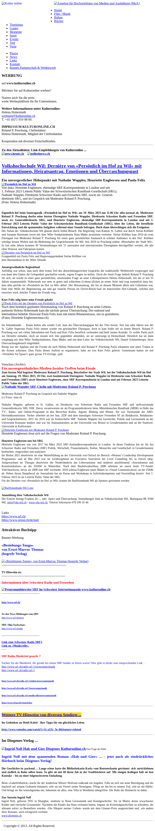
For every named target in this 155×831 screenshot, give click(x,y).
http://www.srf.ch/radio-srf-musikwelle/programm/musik (29, 695)
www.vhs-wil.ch (38, 502)
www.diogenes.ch (12, 815)
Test (12, 42)
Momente (16, 32)
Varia (13, 46)
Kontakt (15, 64)
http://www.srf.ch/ (11, 602)
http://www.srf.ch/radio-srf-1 (18, 670)
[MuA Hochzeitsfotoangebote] (97, 3)
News (13, 57)
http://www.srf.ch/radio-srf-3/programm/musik (24, 688)
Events (14, 39)
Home (58, 10)
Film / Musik (62, 13)
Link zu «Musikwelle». (15, 645)
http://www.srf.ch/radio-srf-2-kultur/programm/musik (28, 681)
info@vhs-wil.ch (16, 502)
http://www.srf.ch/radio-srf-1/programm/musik (28, 666)
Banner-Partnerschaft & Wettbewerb (33, 67)
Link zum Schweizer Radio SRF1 (22, 642)
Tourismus (16, 24)
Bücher (58, 21)
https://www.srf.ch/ (14, 516)
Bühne (58, 17)
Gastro (14, 28)
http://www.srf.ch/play (12, 628)
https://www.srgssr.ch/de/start (20, 520)
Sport (13, 35)
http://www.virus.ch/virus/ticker (17, 702)
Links (13, 60)
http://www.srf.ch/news (13, 617)
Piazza (14, 53)
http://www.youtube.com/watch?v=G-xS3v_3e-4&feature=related (41, 729)
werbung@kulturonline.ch (18, 116)
